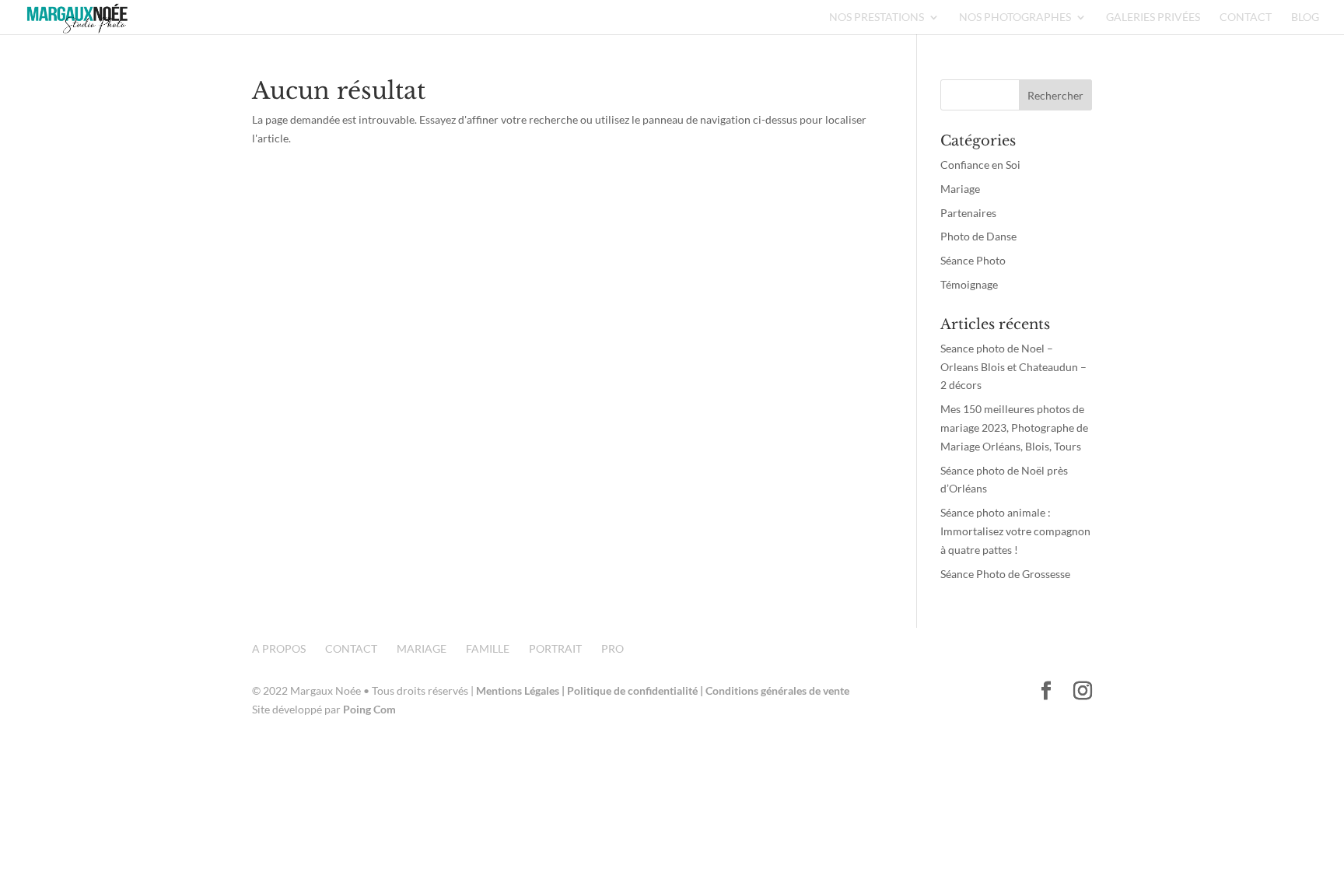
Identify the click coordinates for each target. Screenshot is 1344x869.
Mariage (960, 188)
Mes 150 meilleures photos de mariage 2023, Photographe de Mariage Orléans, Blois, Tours (1014, 427)
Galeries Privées (1153, 17)
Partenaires (968, 212)
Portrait (555, 648)
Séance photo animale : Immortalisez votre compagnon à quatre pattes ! (1015, 531)
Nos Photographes (1015, 17)
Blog (1305, 17)
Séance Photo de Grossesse (1005, 573)
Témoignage (969, 284)
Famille (487, 648)
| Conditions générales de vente (774, 690)
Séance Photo (973, 260)
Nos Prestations (876, 17)
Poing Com (369, 709)
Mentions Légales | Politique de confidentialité (588, 690)
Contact (1246, 17)
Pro (612, 648)
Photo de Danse (978, 236)
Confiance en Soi (980, 164)
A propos (279, 648)
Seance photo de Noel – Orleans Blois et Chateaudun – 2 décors (1013, 367)
